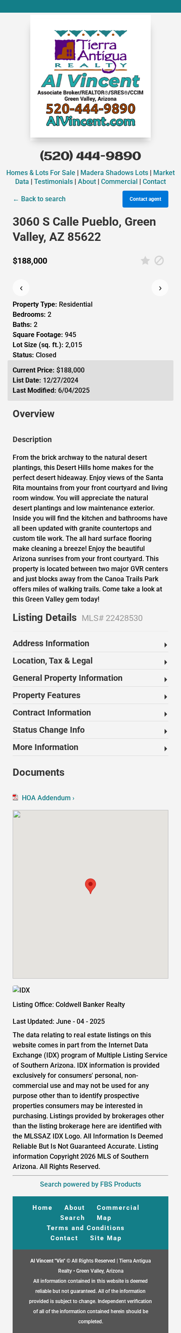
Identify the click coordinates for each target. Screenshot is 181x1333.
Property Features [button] (46, 695)
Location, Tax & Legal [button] (53, 661)
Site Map (106, 1238)
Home (42, 1208)
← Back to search (39, 199)
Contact (154, 182)
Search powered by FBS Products (90, 1184)
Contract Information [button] (52, 712)
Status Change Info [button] (49, 730)
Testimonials (53, 182)
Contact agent (145, 199)
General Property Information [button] (67, 678)
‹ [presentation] (21, 287)
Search (72, 1218)
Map (104, 1218)
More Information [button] (45, 747)
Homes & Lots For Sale (40, 173)
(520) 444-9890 (90, 157)
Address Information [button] (51, 643)
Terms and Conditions (86, 1228)
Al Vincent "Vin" (48, 1261)
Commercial (119, 182)
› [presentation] (160, 287)
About (87, 182)
